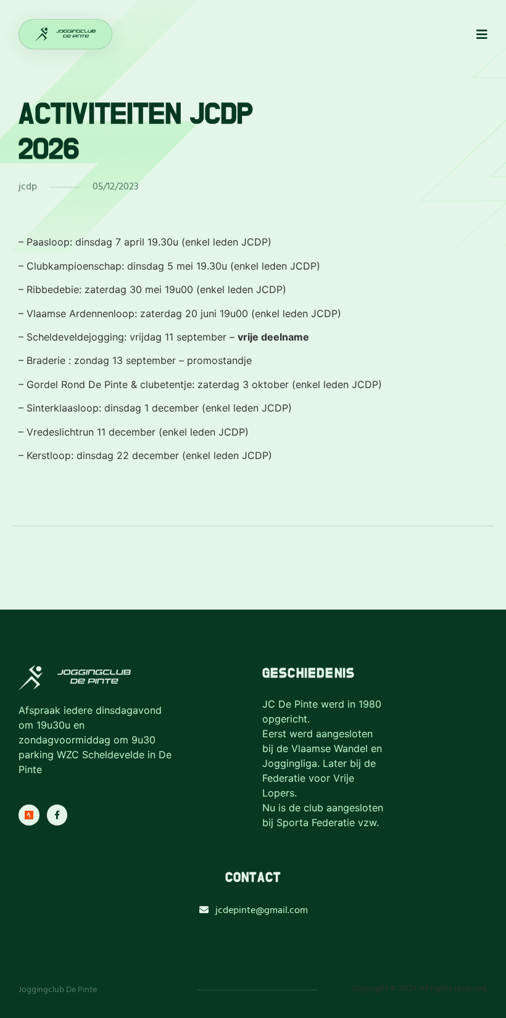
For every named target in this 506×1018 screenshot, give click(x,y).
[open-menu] (481, 35)
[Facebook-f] (57, 815)
